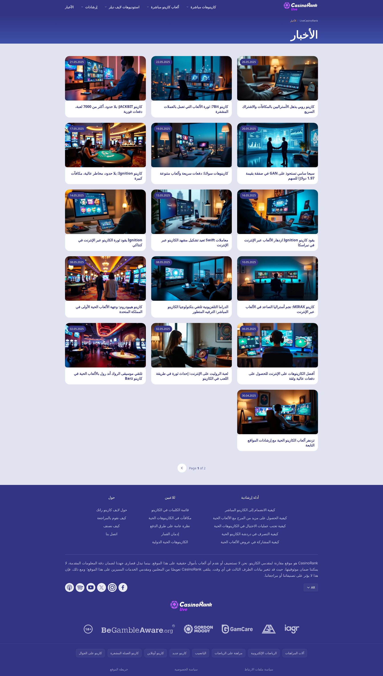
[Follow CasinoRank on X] (101, 587)
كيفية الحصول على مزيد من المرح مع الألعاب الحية (250, 517)
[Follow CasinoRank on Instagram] (112, 587)
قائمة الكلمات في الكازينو (170, 509)
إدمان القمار (170, 533)
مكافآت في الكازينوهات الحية (170, 517)
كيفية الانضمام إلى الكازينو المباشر (250, 509)
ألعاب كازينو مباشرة (165, 7)
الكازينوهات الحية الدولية (170, 541)
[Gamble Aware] (138, 629)
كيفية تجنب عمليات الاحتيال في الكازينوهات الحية (250, 525)
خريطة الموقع (119, 669)
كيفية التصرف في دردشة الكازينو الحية (250, 533)
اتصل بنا (111, 533)
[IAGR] (292, 629)
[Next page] (181, 468)
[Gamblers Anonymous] (269, 629)
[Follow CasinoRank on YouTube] (90, 587)
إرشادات (91, 7)
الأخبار (69, 7)
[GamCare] (237, 629)
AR (313, 587)
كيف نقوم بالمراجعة (111, 517)
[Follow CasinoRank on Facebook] (122, 587)
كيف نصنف (111, 525)
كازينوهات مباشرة (203, 7)
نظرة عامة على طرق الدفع (170, 525)
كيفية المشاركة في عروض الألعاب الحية (250, 541)
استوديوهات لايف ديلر (124, 7)
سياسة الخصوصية (186, 669)
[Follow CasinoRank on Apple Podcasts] (69, 587)
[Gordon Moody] (198, 629)
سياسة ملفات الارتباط (258, 669)
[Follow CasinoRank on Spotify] (80, 587)
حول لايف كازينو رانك (111, 509)
